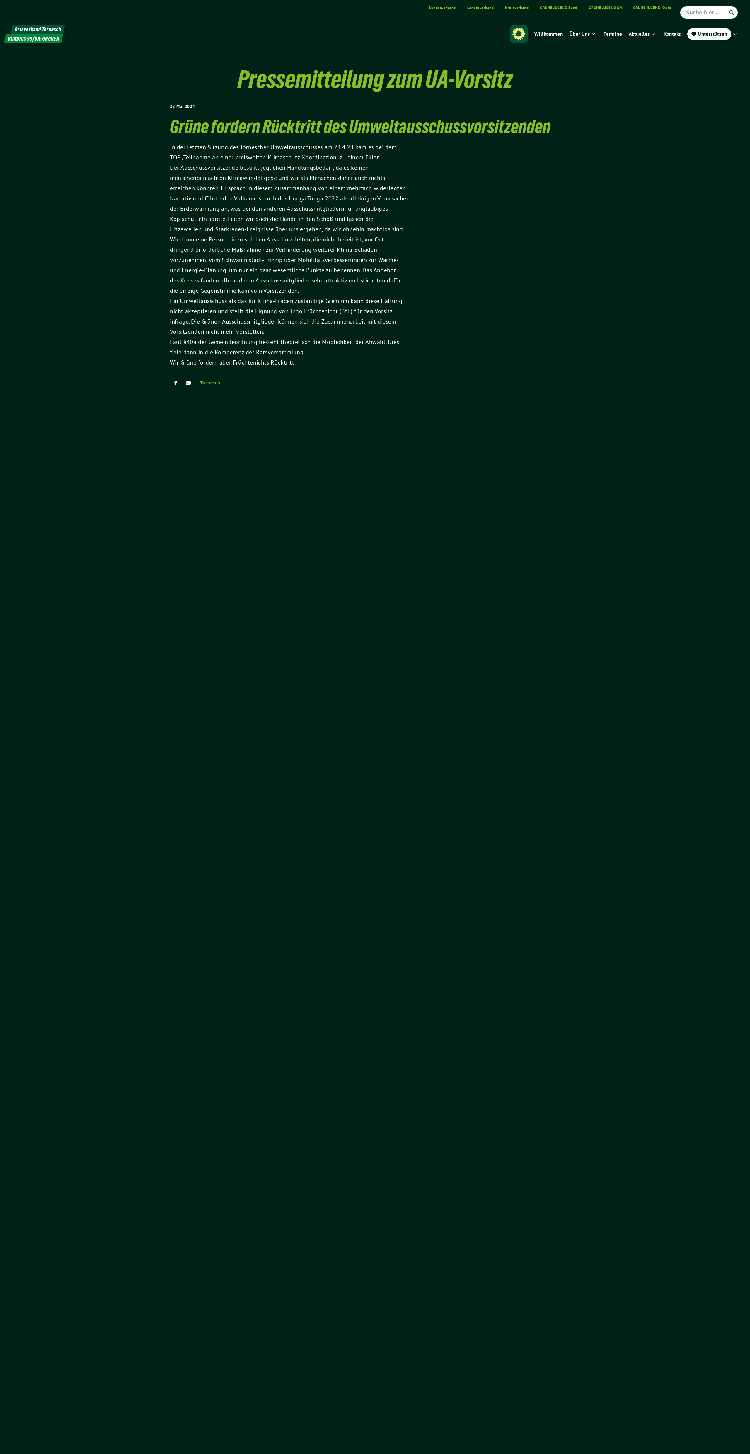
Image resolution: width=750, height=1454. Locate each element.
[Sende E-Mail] (188, 383)
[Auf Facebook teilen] (176, 383)
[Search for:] (709, 12)
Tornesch (210, 382)
